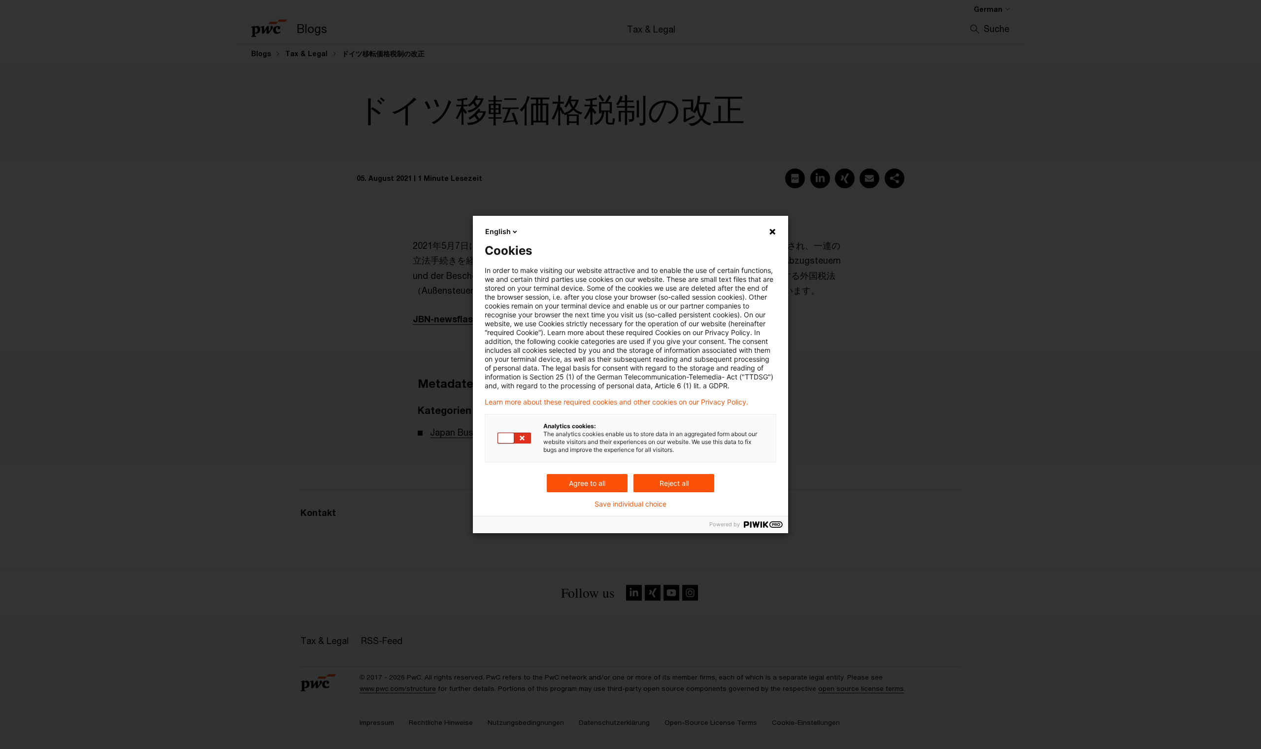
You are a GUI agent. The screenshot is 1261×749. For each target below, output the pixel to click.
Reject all (674, 483)
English (498, 231)
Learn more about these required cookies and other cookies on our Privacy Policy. (616, 402)
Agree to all (587, 483)
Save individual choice (630, 504)
